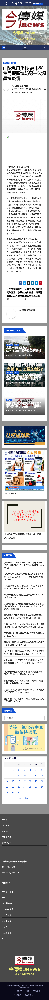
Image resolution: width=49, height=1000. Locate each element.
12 (36, 776)
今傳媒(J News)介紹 (22, 991)
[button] (45, 48)
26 (36, 787)
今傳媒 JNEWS (24, 33)
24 (24, 787)
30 (19, 792)
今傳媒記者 (17, 995)
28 (7, 792)
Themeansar (24, 988)
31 (24, 792)
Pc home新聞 (7, 909)
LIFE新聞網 (7, 903)
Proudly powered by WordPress (17, 986)
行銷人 (5, 927)
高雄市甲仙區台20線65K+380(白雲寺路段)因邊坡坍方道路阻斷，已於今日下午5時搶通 (24, 352)
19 (36, 781)
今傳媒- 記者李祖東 (21, 86)
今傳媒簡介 (36, 991)
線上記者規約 (29, 995)
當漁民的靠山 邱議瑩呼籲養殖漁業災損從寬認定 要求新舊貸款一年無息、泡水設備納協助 (24, 380)
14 (7, 781)
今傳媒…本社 (7, 892)
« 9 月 (20, 798)
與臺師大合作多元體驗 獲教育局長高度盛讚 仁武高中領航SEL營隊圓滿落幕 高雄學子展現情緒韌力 (24, 606)
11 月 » (28, 798)
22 (13, 787)
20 (42, 781)
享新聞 (5, 939)
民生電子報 (6, 933)
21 (7, 787)
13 (42, 776)
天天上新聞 (6, 921)
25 (30, 787)
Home (9, 991)
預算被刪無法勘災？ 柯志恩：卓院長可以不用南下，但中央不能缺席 (24, 406)
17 (24, 781)
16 (19, 781)
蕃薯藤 (5, 898)
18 (30, 781)
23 (19, 787)
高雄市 (13, 63)
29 (13, 792)
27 (42, 787)
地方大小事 (7, 63)
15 (13, 781)
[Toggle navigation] (25, 47)
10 (24, 776)
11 (30, 776)
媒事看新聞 (6, 915)
